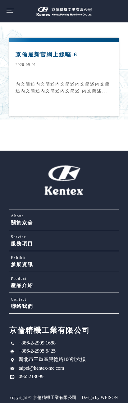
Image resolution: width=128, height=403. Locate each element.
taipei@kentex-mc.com (41, 368)
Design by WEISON (100, 398)
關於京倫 (22, 219)
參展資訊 (22, 261)
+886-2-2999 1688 (37, 342)
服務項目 (22, 240)
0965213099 (31, 376)
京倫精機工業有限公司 (64, 11)
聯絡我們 (22, 303)
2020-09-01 (26, 65)
